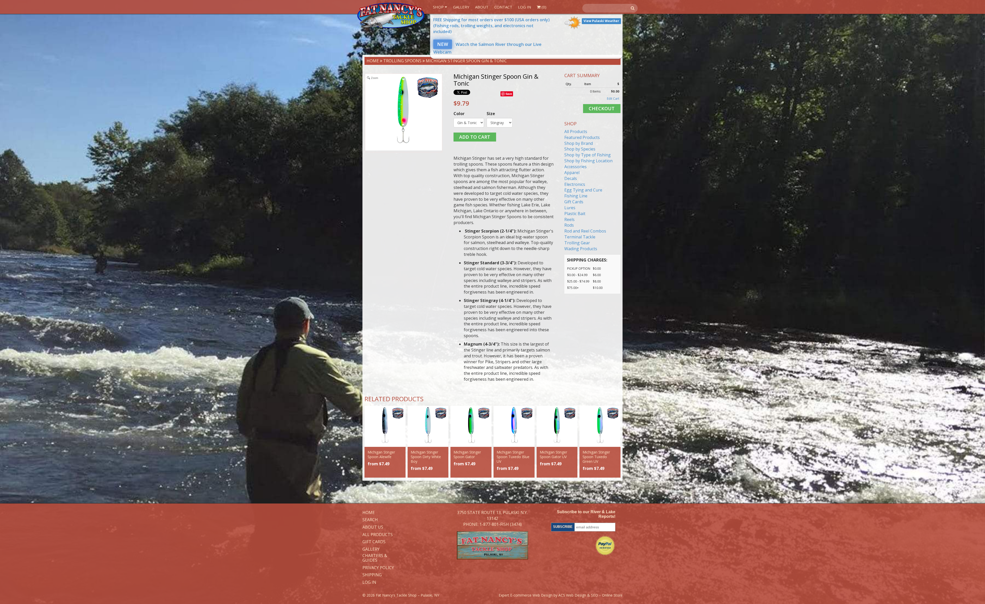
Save (509, 94)
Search (370, 520)
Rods (569, 225)
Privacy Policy (378, 568)
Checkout (602, 108)
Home (373, 61)
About (481, 6)
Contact (503, 6)
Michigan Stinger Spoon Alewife (381, 454)
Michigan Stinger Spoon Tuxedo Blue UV (513, 457)
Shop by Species (579, 149)
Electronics (574, 184)
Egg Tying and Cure (583, 190)
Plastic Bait (574, 213)
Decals (570, 178)
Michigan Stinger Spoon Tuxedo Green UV (596, 457)
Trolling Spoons (402, 61)
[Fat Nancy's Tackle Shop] (391, 15)
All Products (575, 131)
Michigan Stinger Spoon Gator (467, 454)
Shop (439, 6)
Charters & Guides (374, 557)
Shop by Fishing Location (588, 161)
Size (491, 113)
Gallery (461, 6)
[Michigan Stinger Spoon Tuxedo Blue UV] (514, 426)
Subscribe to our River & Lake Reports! (586, 514)
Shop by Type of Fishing (587, 155)
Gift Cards (573, 202)
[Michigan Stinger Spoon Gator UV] (557, 426)
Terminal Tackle (579, 237)
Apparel (571, 172)
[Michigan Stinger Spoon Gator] (470, 426)
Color (459, 113)
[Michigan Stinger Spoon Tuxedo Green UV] (599, 426)
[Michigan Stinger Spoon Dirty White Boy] (428, 426)
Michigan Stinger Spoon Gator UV (553, 454)
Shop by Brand (578, 143)
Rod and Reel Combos (585, 231)
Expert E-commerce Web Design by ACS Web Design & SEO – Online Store (561, 595)
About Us (372, 527)
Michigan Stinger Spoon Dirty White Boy (426, 457)
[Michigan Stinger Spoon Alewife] (385, 426)
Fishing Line (575, 196)
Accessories (575, 166)
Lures (569, 207)
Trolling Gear (577, 243)
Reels (569, 219)
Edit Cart (613, 98)
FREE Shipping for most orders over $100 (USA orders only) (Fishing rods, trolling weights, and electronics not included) (491, 25)
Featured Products (582, 137)
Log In (524, 6)
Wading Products (580, 248)
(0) (543, 6)
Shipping (372, 575)
